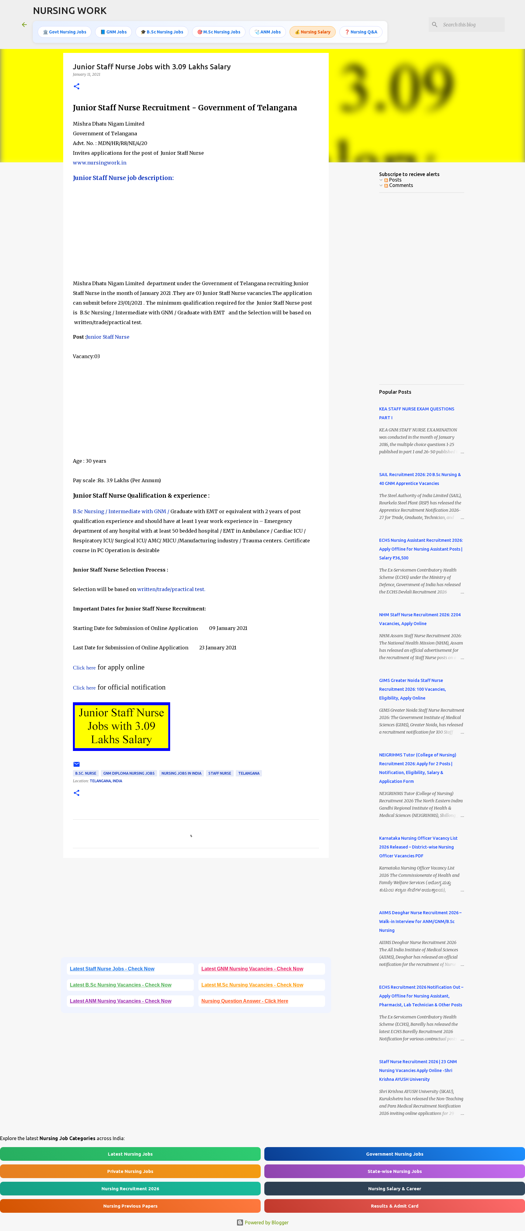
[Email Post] (76, 767)
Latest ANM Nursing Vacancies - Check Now (120, 1001)
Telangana (248, 773)
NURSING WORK (70, 10)
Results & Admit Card (394, 1206)
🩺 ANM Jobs (267, 31)
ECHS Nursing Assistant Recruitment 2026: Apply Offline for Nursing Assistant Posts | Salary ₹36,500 (421, 549)
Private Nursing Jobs (130, 1171)
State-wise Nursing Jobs (395, 1171)
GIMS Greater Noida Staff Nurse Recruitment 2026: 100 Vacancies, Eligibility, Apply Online (412, 689)
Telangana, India (106, 781)
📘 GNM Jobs (113, 31)
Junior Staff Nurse (107, 337)
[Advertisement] (196, 231)
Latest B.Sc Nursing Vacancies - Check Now (120, 984)
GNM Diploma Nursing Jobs (129, 773)
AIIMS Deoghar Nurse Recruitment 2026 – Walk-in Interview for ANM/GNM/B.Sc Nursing (420, 921)
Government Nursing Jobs (395, 1154)
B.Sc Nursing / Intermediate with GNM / (121, 511)
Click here (84, 668)
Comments (400, 185)
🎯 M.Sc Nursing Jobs (218, 31)
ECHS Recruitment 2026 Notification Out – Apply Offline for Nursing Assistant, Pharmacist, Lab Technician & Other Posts (421, 996)
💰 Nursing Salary (313, 31)
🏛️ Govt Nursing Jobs (64, 31)
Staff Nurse (219, 773)
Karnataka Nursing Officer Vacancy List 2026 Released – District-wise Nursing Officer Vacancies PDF (418, 847)
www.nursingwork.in (99, 163)
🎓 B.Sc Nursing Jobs (162, 31)
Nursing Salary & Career (394, 1188)
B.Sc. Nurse (85, 773)
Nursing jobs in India (181, 773)
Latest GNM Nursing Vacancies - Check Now (252, 968)
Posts (395, 179)
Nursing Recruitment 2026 (130, 1188)
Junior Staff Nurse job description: (123, 178)
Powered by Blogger (266, 1222)
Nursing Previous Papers (130, 1206)
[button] (76, 87)
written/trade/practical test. (171, 589)
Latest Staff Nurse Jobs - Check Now (112, 968)
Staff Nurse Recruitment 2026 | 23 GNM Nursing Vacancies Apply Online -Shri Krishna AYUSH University (418, 1070)
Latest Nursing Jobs (130, 1154)
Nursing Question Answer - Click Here (244, 1001)
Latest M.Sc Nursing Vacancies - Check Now (252, 984)
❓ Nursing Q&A (361, 31)
